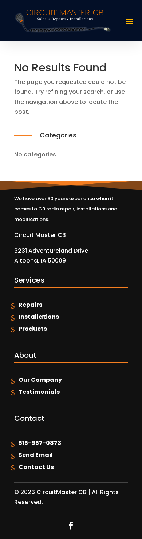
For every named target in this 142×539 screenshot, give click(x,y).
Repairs (30, 304)
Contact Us (36, 467)
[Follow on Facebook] (71, 525)
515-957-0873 (40, 443)
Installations (39, 317)
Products (33, 329)
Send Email (36, 455)
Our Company (40, 380)
